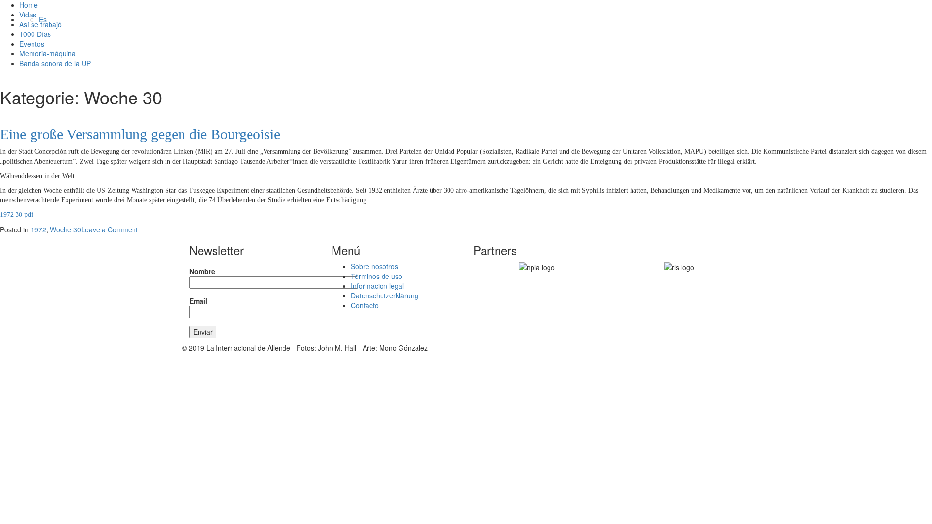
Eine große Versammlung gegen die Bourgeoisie (140, 134)
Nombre (202, 271)
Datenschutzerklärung (384, 295)
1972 (38, 229)
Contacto (365, 305)
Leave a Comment (109, 229)
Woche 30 (65, 229)
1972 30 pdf (16, 214)
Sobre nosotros (374, 266)
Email (198, 301)
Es (43, 19)
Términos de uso (376, 276)
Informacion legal (377, 286)
